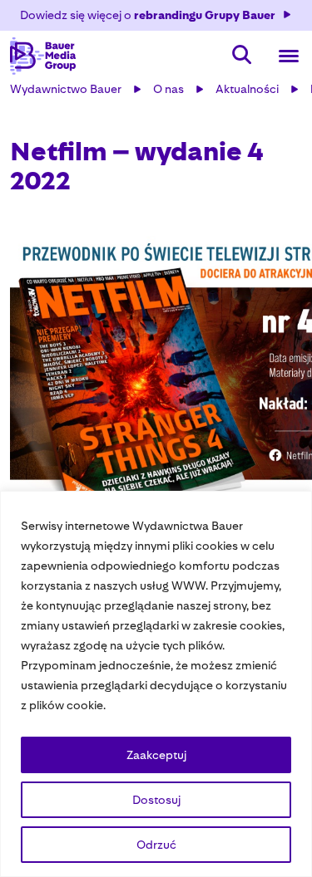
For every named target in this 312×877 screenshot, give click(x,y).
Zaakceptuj (156, 755)
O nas (168, 89)
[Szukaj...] (242, 56)
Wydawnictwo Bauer (65, 89)
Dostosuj (156, 799)
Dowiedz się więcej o (147, 15)
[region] (156, 684)
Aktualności (247, 89)
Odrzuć (156, 844)
